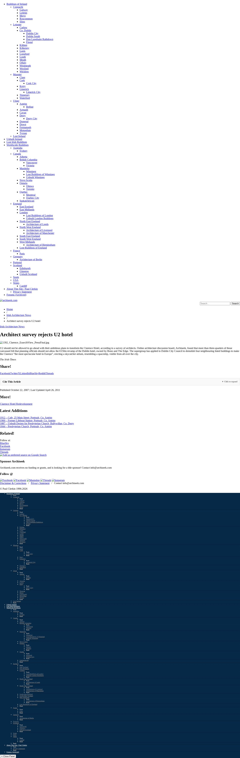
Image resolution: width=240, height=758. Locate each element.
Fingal (29, 42)
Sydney (23, 150)
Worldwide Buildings (18, 145)
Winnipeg (31, 171)
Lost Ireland (19, 136)
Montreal (30, 194)
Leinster (17, 24)
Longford (24, 54)
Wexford (24, 68)
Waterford (25, 98)
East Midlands (27, 209)
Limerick (24, 89)
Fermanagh (25, 127)
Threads (49, 373)
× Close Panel (8, 756)
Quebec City (32, 197)
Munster (17, 74)
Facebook (5, 373)
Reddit (42, 373)
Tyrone (23, 133)
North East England (30, 221)
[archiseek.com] (8, 300)
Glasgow (24, 271)
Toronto (30, 189)
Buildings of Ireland (17, 4)
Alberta (23, 156)
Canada (17, 153)
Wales (16, 283)
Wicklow (24, 71)
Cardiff (23, 286)
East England (26, 206)
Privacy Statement (22, 291)
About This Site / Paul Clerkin (22, 288)
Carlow (23, 27)
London (24, 212)
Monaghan (25, 130)
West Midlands (27, 241)
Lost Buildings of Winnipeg (40, 174)
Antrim (23, 103)
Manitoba (24, 168)
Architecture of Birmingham (40, 244)
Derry (23, 115)
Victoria (30, 165)
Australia (17, 148)
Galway (24, 9)
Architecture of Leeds (37, 224)
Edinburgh (25, 268)
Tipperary (25, 95)
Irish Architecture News (19, 315)
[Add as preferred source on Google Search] (23, 455)
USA (15, 280)
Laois (22, 51)
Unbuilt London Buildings (39, 218)
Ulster (16, 101)
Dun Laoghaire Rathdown (39, 39)
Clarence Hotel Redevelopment (16, 403)
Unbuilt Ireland (14, 139)
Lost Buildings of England (33, 247)
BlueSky (34, 373)
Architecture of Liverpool (39, 230)
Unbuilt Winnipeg (35, 177)
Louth (23, 56)
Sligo (22, 21)
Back (14, 495)
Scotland (17, 265)
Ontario (23, 183)
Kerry (23, 86)
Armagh (24, 109)
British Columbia (28, 159)
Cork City (31, 83)
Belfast (29, 106)
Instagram (5, 449)
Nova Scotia (26, 180)
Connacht (18, 7)
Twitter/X (15, 373)
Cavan (23, 112)
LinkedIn (25, 373)
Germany (18, 256)
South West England (30, 239)
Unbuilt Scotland (28, 274)
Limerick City (33, 92)
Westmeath (25, 65)
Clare (22, 77)
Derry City (31, 118)
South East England (30, 236)
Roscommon (26, 18)
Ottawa (30, 186)
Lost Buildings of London (39, 215)
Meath (23, 59)
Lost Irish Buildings (17, 142)
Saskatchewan (27, 200)
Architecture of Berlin (31, 259)
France (16, 250)
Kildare (23, 45)
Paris (22, 253)
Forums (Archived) (16, 294)
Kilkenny (24, 48)
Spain (16, 277)
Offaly (23, 62)
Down (23, 124)
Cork (22, 80)
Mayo (23, 15)
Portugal (17, 262)
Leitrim (23, 12)
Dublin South (33, 36)
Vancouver (31, 162)
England (17, 203)
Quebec (24, 192)
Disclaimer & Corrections (13, 483)
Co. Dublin (25, 30)
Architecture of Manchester (40, 233)
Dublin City (32, 33)
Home (10, 309)
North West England (30, 227)
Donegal (24, 121)
